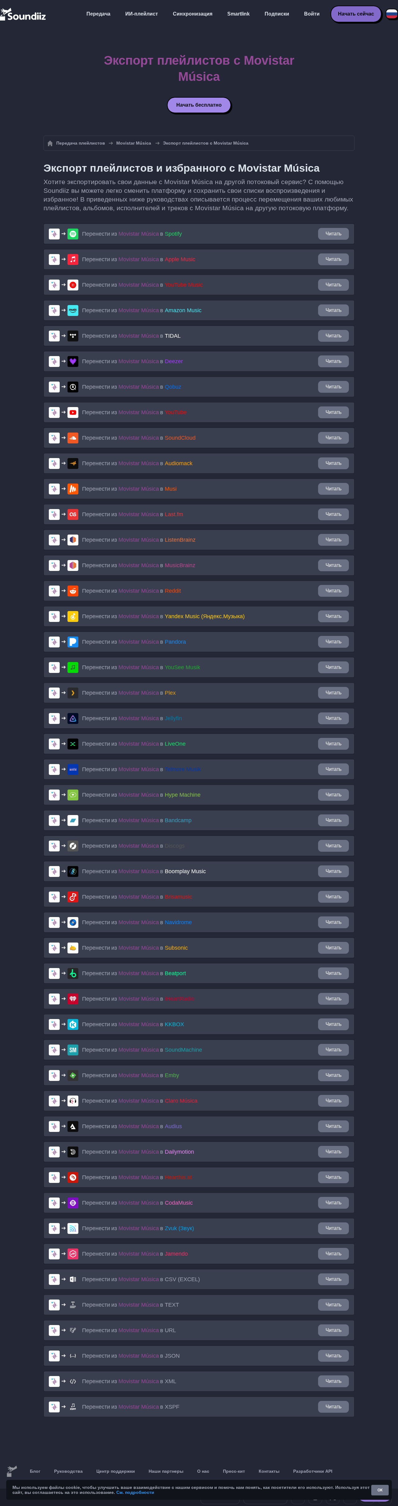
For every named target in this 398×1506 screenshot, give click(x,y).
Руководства (68, 1471)
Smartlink (238, 13)
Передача (98, 13)
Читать (333, 233)
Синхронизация (192, 13)
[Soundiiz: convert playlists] (11, 1471)
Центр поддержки (115, 1471)
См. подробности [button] (135, 1492)
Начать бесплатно (199, 105)
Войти (312, 13)
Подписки (277, 13)
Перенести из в (132, 234)
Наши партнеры (166, 1471)
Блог (35, 1471)
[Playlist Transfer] (23, 14)
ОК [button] (379, 1490)
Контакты (269, 1471)
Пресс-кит (234, 1471)
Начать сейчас (356, 13)
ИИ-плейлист (141, 13)
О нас (203, 1471)
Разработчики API (312, 1471)
